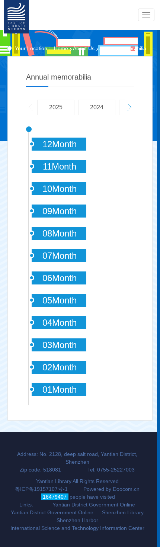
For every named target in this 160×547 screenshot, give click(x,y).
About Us (84, 48)
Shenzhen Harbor (77, 520)
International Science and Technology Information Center (77, 528)
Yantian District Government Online (93, 505)
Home (61, 48)
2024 (96, 107)
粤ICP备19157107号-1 (41, 489)
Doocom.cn (126, 489)
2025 (56, 107)
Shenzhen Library (123, 512)
